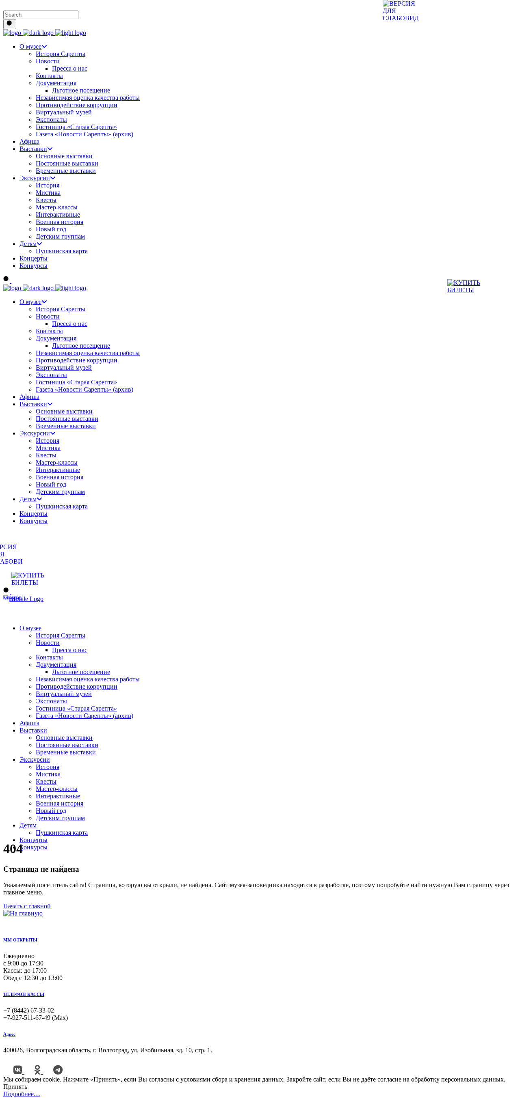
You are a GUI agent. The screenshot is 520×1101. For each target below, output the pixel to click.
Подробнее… (21, 1093)
